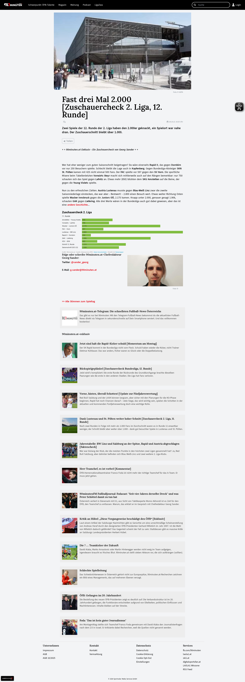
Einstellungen (143, 662)
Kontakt (93, 650)
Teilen (69, 141)
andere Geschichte (77, 204)
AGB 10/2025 (49, 658)
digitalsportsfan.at (192, 662)
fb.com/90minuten (192, 650)
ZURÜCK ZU (6, 678)
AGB (45, 654)
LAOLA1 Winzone (191, 665)
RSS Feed (187, 669)
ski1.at (186, 658)
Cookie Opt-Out (143, 658)
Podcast (87, 5)
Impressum (48, 650)
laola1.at (187, 654)
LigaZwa (99, 5)
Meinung (74, 5)
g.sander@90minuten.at (83, 269)
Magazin (62, 5)
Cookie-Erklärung (144, 654)
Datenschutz (142, 650)
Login (238, 5)
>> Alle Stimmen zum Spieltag (78, 301)
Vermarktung (96, 654)
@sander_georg (79, 262)
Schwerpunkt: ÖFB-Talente (41, 5)
